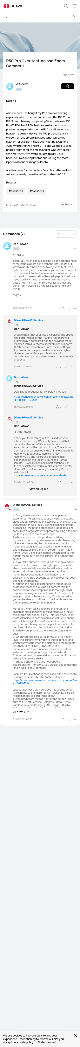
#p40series (37, 191)
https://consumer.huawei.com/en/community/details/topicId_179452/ (43, 398)
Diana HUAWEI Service (28, 320)
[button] (66, 6)
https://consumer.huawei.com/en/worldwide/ (40, 475)
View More (19, 711)
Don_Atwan (22, 83)
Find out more (46, 1042)
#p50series (16, 191)
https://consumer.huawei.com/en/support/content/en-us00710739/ (45, 681)
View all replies (39, 489)
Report (69, 204)
